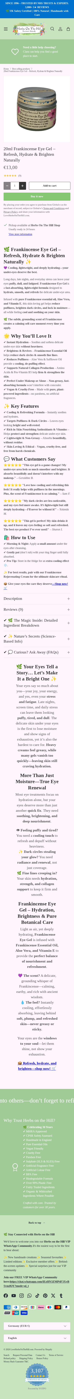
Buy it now (37, 196)
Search (6, 1355)
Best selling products (21, 69)
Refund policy (10, 1358)
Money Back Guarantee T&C (16, 1361)
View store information (20, 234)
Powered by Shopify (43, 1349)
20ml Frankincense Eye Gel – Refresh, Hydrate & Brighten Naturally (33, 71)
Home (6, 69)
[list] (37, 109)
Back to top (35, 1222)
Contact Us (40, 1355)
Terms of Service (56, 1355)
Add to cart (49, 185)
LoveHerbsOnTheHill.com (22, 1349)
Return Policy (42, 1358)
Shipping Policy (26, 1358)
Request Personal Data (22, 1355)
